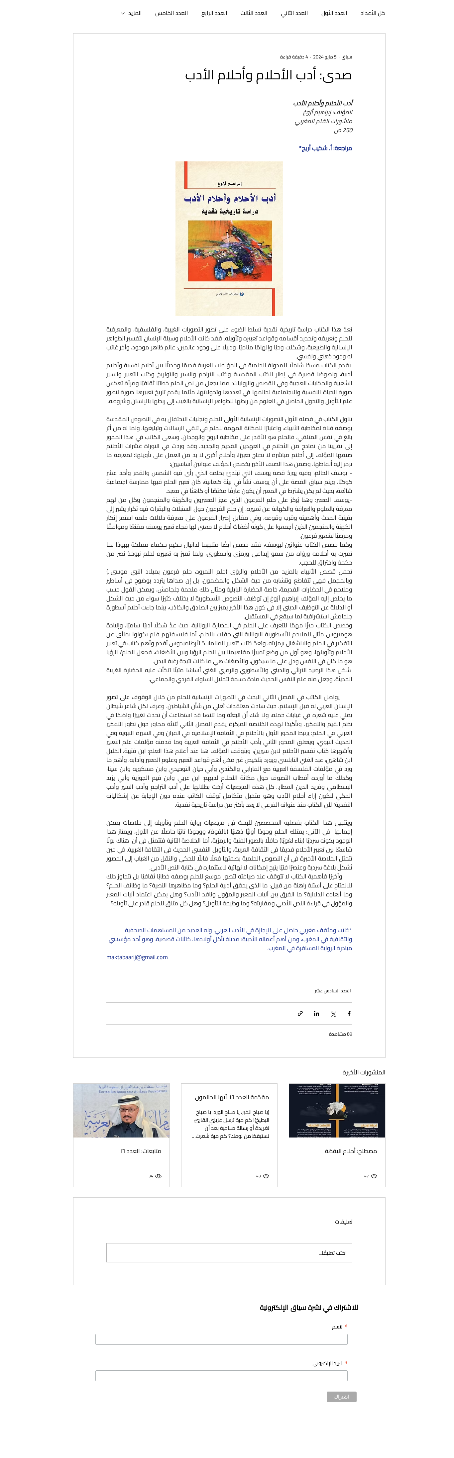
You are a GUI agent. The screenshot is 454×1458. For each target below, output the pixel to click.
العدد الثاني (294, 13)
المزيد (135, 13)
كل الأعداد (373, 13)
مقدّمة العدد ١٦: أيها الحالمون (230, 1097)
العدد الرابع (214, 13)
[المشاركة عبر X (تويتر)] (333, 1013)
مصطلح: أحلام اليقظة (351, 1150)
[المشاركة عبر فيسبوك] (349, 1013)
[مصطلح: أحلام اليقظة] (337, 1111)
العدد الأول (334, 13)
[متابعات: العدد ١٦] (121, 1111)
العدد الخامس (171, 13)
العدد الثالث (254, 13)
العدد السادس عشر (333, 990)
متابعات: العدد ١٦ (141, 1150)
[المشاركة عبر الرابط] (300, 1013)
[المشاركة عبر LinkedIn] (316, 1013)
